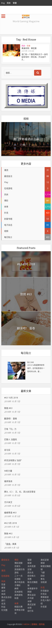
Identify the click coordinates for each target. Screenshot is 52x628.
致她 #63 (26, 294)
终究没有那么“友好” (13, 460)
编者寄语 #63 (10, 512)
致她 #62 (8, 533)
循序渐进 (8, 481)
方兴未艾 (8, 502)
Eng (2, 3)
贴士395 (30, 362)
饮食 (28, 46)
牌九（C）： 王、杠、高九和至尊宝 (19, 491)
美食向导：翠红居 (29, 48)
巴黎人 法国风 (10, 439)
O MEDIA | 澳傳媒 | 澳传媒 (33, 624)
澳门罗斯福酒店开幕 (26, 139)
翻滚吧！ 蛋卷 (26, 328)
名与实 (7, 449)
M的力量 (8, 470)
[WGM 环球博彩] (26, 16)
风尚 (23, 46)
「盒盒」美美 (10, 544)
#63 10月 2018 (26, 264)
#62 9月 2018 (10, 523)
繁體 (15, 3)
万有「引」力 (10, 429)
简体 (9, 3)
